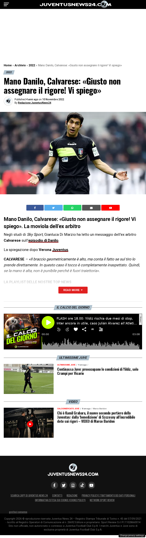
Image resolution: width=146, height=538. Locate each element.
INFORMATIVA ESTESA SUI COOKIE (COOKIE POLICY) (60, 500)
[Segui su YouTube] (91, 485)
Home (8, 65)
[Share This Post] (72, 208)
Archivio (20, 65)
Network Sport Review (102, 500)
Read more (71, 290)
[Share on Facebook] (35, 208)
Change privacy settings (132, 535)
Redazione (72, 495)
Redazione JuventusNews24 (34, 102)
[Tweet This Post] (53, 208)
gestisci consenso (18, 512)
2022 (32, 65)
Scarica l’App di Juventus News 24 (29, 495)
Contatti (57, 495)
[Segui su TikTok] (82, 485)
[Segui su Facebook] (54, 485)
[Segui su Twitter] (63, 485)
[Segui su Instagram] (73, 485)
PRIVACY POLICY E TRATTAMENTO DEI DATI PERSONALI (108, 495)
